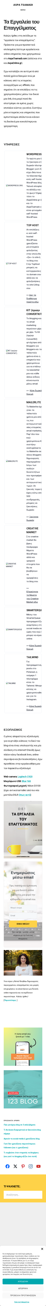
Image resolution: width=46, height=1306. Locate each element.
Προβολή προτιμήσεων (23, 1295)
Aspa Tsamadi (23, 5)
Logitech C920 (25, 776)
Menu (23, 10)
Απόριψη (23, 1288)
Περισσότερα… (10, 1000)
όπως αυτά (24, 795)
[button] (42, 1249)
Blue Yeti (26, 781)
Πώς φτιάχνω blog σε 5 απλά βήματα (19, 1125)
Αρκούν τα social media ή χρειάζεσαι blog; (22, 1139)
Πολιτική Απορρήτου (21, 1302)
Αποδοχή (23, 1281)
